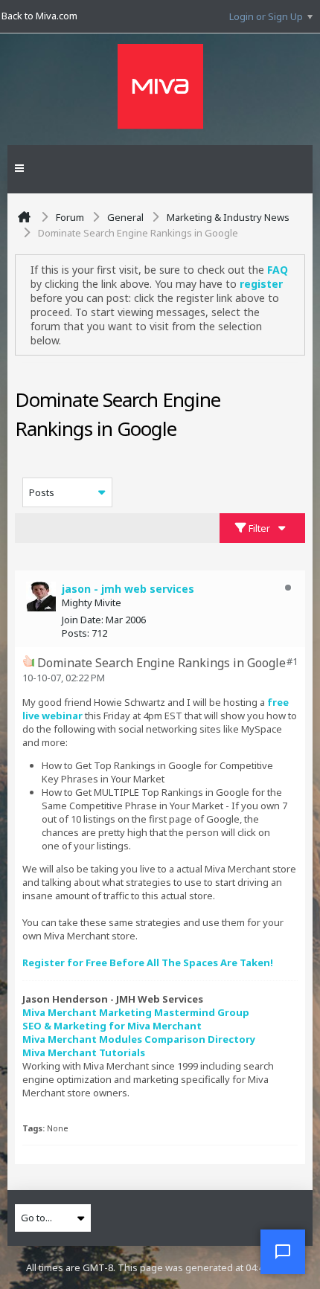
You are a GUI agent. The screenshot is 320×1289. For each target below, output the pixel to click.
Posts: (75, 633)
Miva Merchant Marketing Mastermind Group (135, 1012)
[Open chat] (282, 1251)
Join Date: (82, 619)
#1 (292, 661)
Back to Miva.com (39, 15)
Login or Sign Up (266, 16)
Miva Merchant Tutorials (83, 1052)
